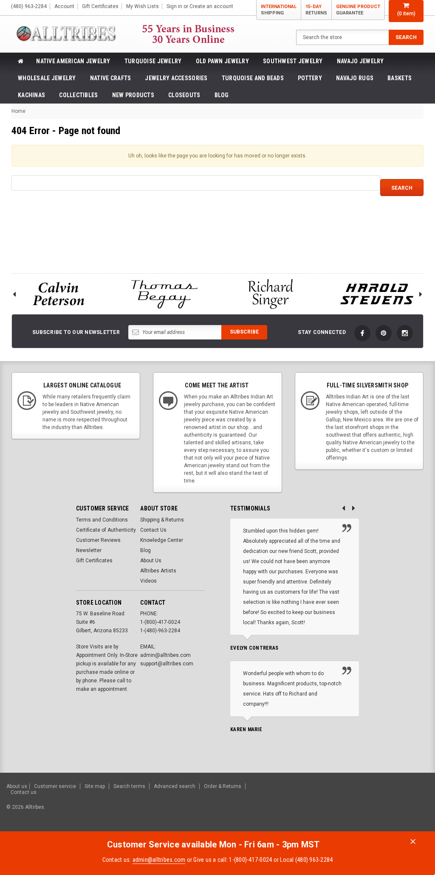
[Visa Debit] (331, 805)
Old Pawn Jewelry (222, 61)
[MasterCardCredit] (332, 805)
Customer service (55, 786)
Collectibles (78, 95)
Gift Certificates (94, 561)
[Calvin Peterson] (58, 294)
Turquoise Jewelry (153, 61)
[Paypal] (283, 805)
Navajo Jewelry (360, 61)
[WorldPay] (314, 805)
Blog (222, 95)
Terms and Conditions (102, 520)
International (279, 10)
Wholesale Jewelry (47, 78)
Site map (95, 786)
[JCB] (417, 805)
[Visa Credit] (330, 805)
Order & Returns (222, 786)
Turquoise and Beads (253, 78)
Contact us (24, 792)
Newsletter (89, 550)
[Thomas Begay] (164, 294)
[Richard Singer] (270, 294)
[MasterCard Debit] (348, 805)
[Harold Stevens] (377, 294)
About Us (150, 561)
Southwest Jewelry (293, 61)
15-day (316, 10)
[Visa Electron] (374, 805)
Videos (148, 581)
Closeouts (184, 95)
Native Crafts (110, 78)
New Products (133, 95)
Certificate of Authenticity (106, 530)
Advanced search (174, 786)
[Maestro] (396, 805)
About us (16, 786)
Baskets (399, 78)
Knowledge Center (161, 540)
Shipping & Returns (162, 520)
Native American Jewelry (73, 61)
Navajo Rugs (354, 78)
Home (18, 111)
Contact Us (153, 530)
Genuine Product (358, 10)
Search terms (129, 786)
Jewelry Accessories (176, 78)
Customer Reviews (98, 540)
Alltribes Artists (158, 571)
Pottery (310, 78)
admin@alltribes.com (159, 859)
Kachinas (31, 95)
